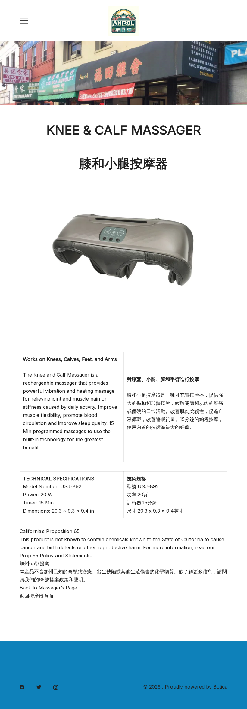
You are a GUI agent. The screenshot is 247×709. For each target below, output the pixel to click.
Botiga (220, 687)
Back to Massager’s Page (48, 588)
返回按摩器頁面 (36, 596)
